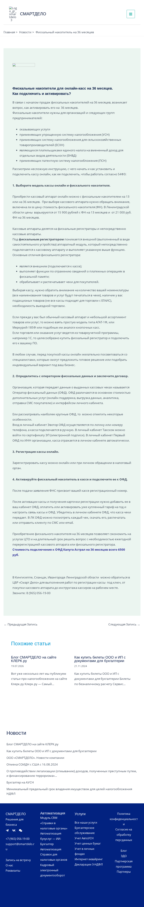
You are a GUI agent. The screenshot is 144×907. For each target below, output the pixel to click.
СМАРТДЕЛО (33, 13)
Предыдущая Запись (20, 624)
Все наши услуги (86, 822)
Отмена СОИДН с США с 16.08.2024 (32, 764)
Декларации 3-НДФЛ (89, 864)
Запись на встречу (18, 860)
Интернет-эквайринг (89, 859)
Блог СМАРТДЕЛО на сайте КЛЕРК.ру (33, 659)
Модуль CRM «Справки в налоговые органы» (53, 823)
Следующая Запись (124, 624)
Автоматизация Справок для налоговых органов (53, 854)
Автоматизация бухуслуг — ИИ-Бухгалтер (50, 839)
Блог (124, 851)
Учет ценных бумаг (88, 843)
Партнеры (124, 872)
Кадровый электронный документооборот (52, 870)
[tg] (7, 830)
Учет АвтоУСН (84, 838)
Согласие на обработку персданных (123, 834)
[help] (20, 830)
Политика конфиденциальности (124, 819)
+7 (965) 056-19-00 (18, 839)
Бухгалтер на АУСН (20, 782)
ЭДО (124, 856)
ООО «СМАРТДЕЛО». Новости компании (35, 758)
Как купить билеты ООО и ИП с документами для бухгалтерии (100, 659)
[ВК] (13, 830)
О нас (9, 865)
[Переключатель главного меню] (131, 14)
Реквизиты (13, 871)
